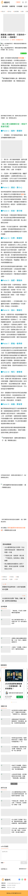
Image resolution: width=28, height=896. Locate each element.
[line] (22, 879)
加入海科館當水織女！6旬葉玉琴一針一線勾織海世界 (19, 621)
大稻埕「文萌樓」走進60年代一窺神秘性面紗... (19, 648)
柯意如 (12, 577)
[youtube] (25, 879)
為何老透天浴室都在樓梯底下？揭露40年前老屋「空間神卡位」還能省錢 (19, 712)
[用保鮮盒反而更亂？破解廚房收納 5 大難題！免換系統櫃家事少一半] (5, 740)
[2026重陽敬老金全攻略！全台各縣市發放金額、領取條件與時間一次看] (5, 794)
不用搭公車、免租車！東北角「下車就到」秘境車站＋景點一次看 (19, 802)
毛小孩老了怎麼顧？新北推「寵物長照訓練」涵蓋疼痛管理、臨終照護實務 (19, 821)
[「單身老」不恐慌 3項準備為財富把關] (5, 613)
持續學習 (12, 6)
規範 (2, 862)
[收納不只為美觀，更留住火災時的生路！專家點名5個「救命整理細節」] (5, 767)
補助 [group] (22, 11)
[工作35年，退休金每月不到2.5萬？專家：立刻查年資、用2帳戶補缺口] (5, 830)
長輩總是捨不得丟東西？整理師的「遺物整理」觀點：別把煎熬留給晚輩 (19, 721)
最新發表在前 (22, 869)
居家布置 (5, 579)
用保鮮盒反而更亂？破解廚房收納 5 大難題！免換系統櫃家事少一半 (19, 739)
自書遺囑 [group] (16, 11)
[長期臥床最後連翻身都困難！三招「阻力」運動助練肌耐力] (5, 640)
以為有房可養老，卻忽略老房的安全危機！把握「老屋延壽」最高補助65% (19, 776)
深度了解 (19, 697)
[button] (25, 2)
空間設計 (5, 577)
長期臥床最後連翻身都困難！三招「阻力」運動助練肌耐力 (19, 640)
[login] (23, 2)
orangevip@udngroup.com (13, 883)
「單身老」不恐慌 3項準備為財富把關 (19, 611)
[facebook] (19, 879)
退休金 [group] (9, 11)
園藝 (18, 577)
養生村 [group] (3, 11)
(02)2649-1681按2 (11, 885)
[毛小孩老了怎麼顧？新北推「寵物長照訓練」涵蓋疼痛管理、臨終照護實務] (5, 822)
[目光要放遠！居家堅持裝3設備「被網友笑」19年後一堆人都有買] (5, 749)
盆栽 (11, 579)
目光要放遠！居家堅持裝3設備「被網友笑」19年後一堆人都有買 (19, 748)
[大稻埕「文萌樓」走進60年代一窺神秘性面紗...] (5, 649)
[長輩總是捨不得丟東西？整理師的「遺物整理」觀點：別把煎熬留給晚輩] (5, 721)
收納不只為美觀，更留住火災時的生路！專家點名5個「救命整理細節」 (19, 767)
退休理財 (5, 6)
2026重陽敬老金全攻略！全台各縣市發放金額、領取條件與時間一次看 (19, 794)
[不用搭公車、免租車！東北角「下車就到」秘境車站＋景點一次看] (5, 803)
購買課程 (18, 2)
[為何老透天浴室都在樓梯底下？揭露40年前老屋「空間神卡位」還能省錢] (5, 712)
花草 (16, 579)
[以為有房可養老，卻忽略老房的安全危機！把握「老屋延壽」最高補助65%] (5, 776)
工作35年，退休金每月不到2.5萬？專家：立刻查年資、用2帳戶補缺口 (19, 830)
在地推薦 (19, 6)
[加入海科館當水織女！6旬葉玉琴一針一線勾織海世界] (5, 622)
